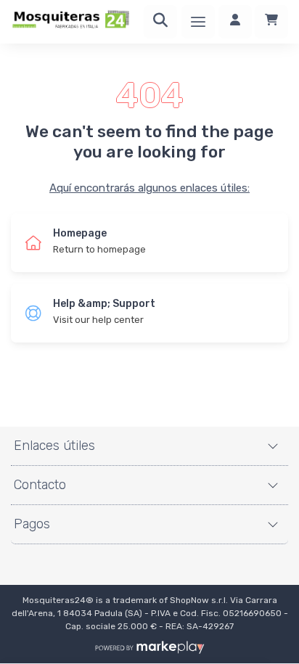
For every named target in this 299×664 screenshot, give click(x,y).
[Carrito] (271, 21)
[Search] (160, 21)
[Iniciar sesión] (235, 21)
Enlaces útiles (54, 446)
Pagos (32, 524)
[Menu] (198, 21)
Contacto (40, 485)
